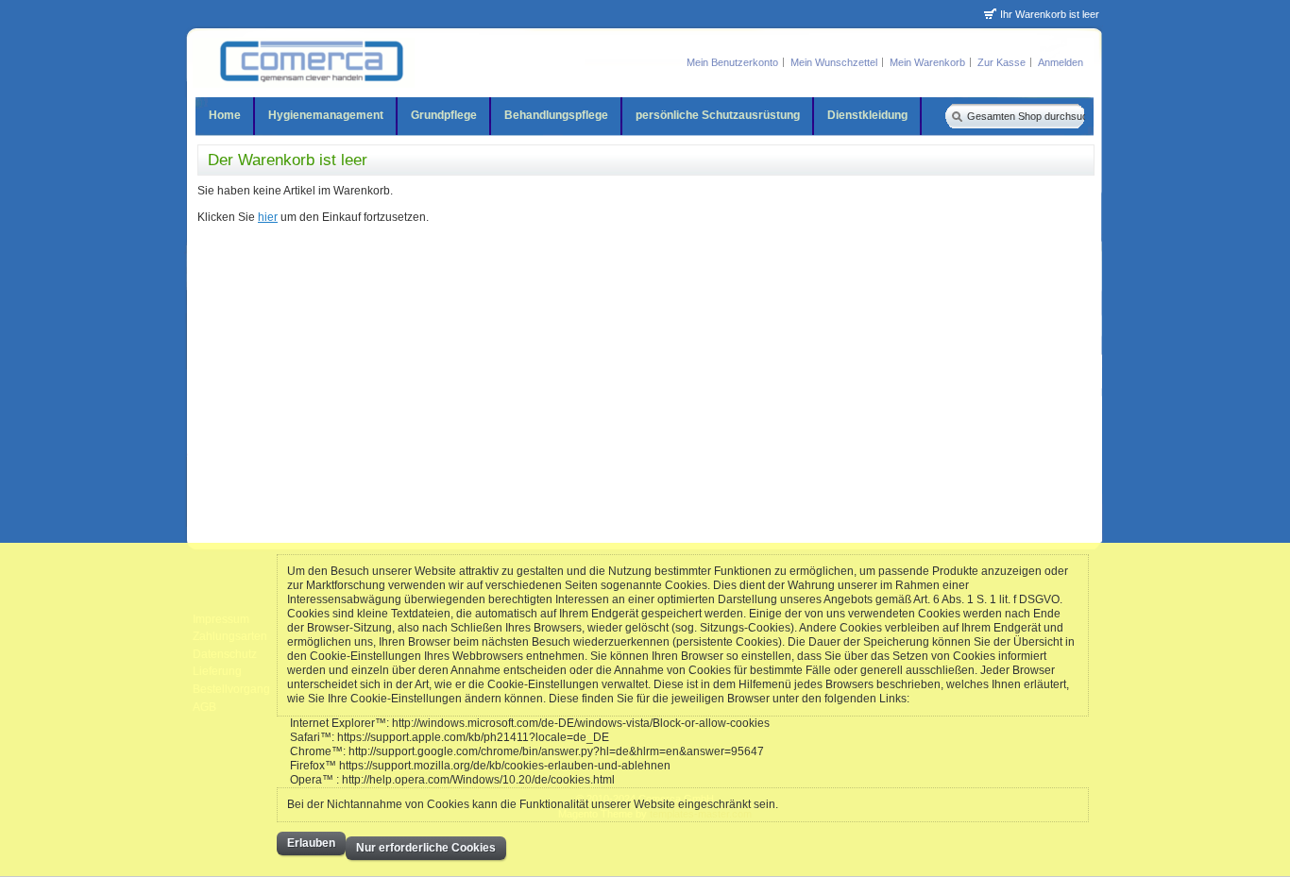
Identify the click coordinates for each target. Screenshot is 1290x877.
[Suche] (955, 115)
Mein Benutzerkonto (732, 62)
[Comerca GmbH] (304, 63)
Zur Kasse (1001, 62)
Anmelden (1060, 62)
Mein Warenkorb (927, 62)
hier (268, 217)
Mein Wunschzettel (833, 62)
